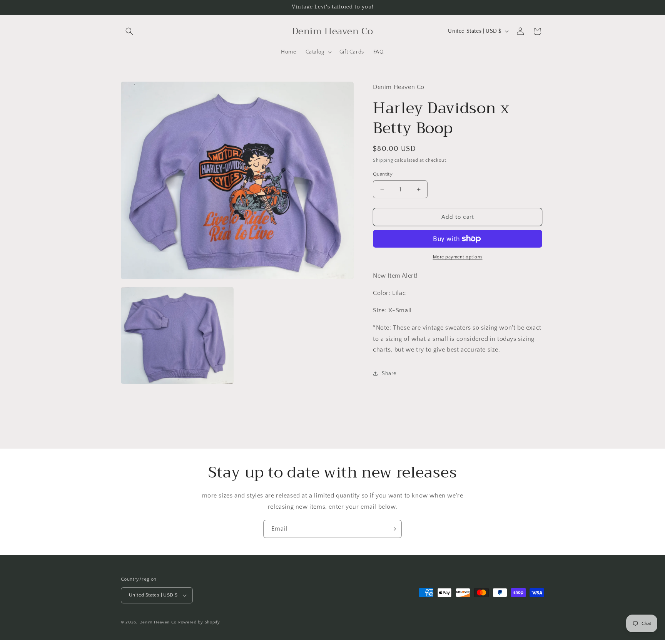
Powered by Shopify (199, 622)
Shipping (383, 160)
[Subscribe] (392, 529)
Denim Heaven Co (158, 622)
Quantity (383, 174)
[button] (129, 31)
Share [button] (389, 373)
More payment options (458, 257)
